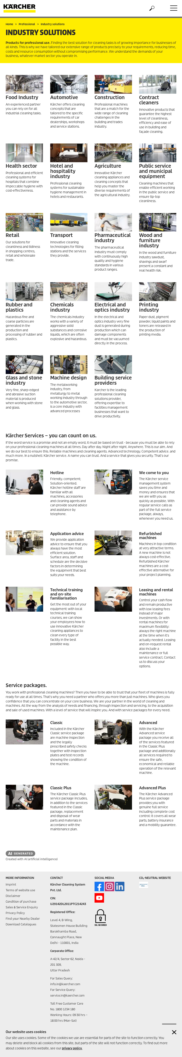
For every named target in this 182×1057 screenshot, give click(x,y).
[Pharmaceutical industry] (113, 222)
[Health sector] (24, 152)
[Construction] (113, 84)
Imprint (11, 884)
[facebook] (99, 886)
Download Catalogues (21, 924)
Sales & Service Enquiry (22, 907)
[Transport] (69, 222)
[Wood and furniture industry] (158, 222)
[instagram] (109, 886)
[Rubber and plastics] (24, 291)
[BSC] (113, 364)
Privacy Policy (15, 913)
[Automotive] (69, 84)
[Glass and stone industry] (24, 364)
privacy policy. (72, 1048)
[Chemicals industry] (69, 291)
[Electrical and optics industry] (113, 291)
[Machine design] (69, 364)
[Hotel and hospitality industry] (69, 152)
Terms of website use (20, 890)
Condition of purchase (21, 901)
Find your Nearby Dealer (23, 918)
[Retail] (24, 222)
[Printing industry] (158, 291)
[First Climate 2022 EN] (143, 885)
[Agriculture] (113, 152)
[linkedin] (119, 886)
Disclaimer (13, 896)
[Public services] (158, 152)
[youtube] (99, 898)
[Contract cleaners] (158, 84)
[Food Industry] (24, 84)
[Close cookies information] (174, 1032)
